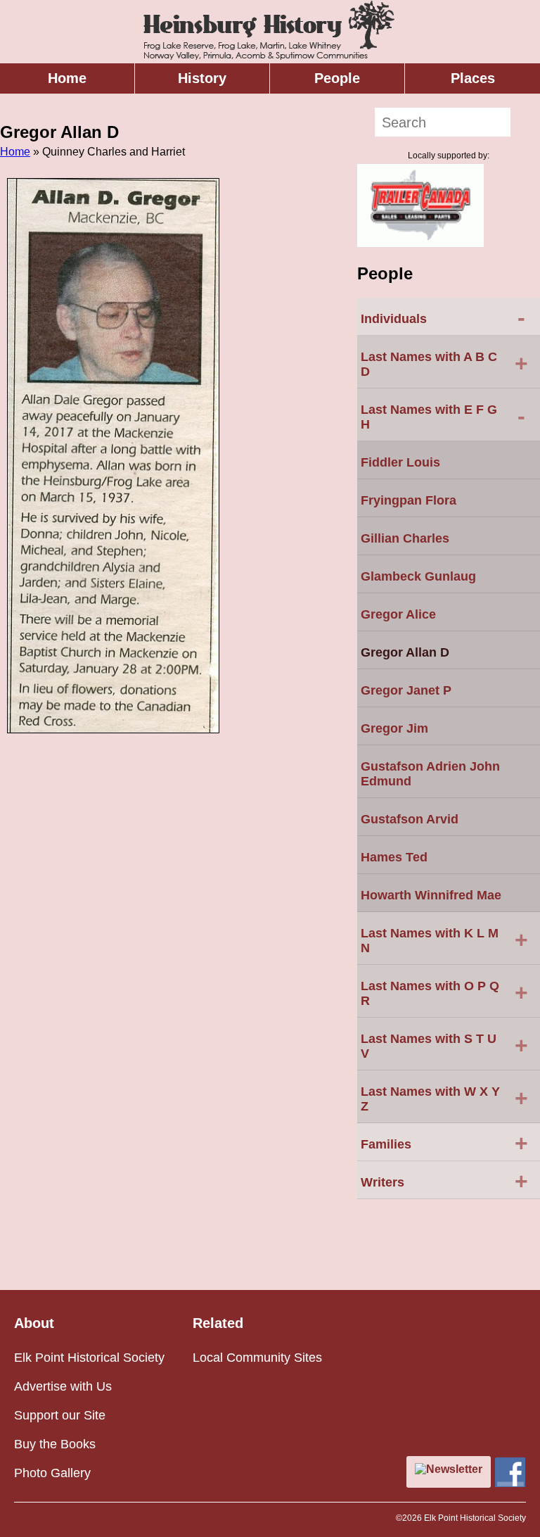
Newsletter (454, 1469)
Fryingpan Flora (408, 500)
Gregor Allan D (405, 652)
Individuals (443, 317)
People (337, 78)
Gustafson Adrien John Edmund (430, 773)
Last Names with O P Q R (444, 993)
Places (473, 78)
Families (444, 1143)
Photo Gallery (52, 1473)
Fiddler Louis (400, 462)
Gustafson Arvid (409, 819)
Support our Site (59, 1415)
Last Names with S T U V (444, 1046)
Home (67, 78)
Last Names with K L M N (444, 940)
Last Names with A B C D (444, 364)
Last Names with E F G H (443, 417)
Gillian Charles (405, 538)
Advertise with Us (63, 1386)
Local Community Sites (257, 1358)
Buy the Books (55, 1444)
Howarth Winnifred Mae (431, 895)
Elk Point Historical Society (89, 1358)
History (202, 78)
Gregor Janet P (406, 690)
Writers (444, 1181)
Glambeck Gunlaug (418, 576)
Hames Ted (394, 857)
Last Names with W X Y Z (444, 1098)
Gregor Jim (394, 728)
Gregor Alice (398, 614)
